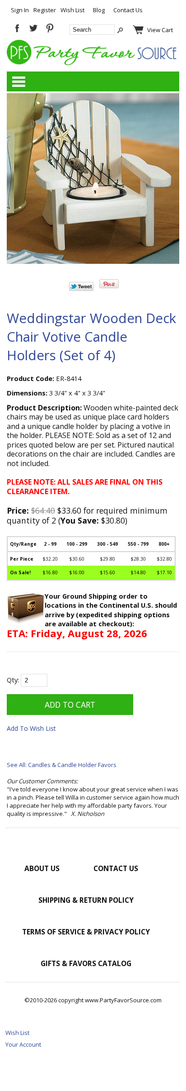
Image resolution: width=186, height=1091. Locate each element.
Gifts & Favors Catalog (86, 963)
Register (44, 10)
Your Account (23, 1044)
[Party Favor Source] (93, 63)
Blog (99, 10)
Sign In (20, 10)
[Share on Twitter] (81, 289)
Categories (18, 81)
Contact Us (128, 10)
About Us (42, 868)
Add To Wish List (31, 728)
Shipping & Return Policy (86, 900)
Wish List (72, 10)
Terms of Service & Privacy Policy (86, 932)
